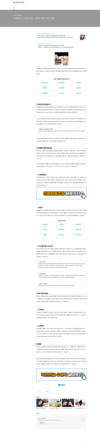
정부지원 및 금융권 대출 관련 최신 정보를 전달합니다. (49, 420)
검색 (82, 3)
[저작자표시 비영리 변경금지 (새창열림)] (51, 391)
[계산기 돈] (61, 53)
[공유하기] (40, 391)
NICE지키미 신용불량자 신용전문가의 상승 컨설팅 (51, 45)
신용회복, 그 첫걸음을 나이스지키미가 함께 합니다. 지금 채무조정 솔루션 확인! (56, 47)
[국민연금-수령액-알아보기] (61, 369)
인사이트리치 (18, 3)
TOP (86, 442)
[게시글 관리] (42, 391)
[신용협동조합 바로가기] (61, 188)
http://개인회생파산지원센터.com (45, 33)
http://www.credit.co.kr (43, 43)
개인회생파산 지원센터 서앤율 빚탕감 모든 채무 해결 (51, 35)
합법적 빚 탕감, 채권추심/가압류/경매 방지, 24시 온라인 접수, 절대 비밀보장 (55, 37)
